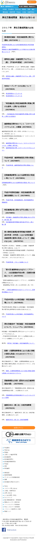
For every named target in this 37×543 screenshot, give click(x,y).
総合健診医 (7, 457)
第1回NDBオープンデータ (14, 93)
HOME (5, 9)
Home (6, 486)
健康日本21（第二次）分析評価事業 (17, 419)
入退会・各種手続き (28, 12)
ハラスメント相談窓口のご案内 (12, 509)
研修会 (24, 9)
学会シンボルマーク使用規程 (12, 506)
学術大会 (18, 9)
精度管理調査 (8, 475)
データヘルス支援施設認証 (12, 477)
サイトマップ (8, 497)
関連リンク (7, 511)
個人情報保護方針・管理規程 (12, 500)
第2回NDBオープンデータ (14, 96)
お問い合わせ (8, 493)
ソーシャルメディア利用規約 (12, 504)
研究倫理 (6, 468)
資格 (29, 9)
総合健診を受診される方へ (12, 482)
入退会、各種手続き (10, 490)
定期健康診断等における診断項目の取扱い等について (18, 182)
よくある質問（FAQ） (10, 495)
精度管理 (12, 12)
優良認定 (5, 12)
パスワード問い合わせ (10, 488)
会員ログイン (31, 2)
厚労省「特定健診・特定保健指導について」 (21, 343)
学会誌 (18, 12)
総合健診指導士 (8, 459)
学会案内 (11, 9)
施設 (33, 9)
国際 (5, 479)
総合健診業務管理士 (10, 461)
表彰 (5, 466)
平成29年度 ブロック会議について (17, 262)
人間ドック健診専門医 (10, 454)
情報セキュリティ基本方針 (12, 502)
